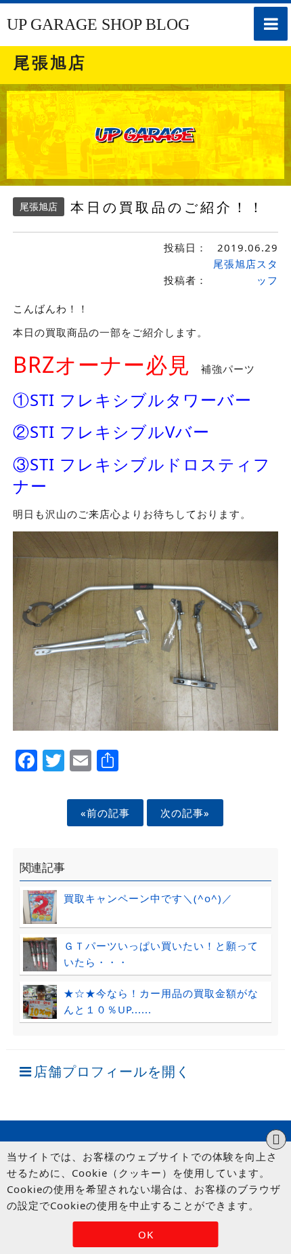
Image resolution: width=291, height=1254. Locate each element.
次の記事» (185, 813)
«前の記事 (105, 813)
